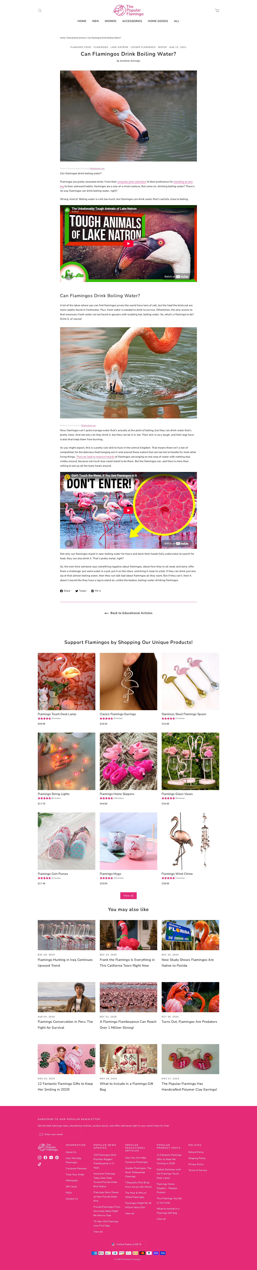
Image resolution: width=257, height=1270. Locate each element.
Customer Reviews (76, 1168)
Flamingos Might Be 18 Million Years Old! (138, 1205)
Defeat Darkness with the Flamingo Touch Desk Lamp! (169, 1174)
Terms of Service (197, 1170)
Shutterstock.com (97, 168)
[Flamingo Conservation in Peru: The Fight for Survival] (66, 997)
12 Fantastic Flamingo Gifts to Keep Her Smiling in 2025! (169, 1159)
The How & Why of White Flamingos (135, 1195)
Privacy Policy (196, 1164)
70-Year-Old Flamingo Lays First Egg (106, 1223)
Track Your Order (75, 1174)
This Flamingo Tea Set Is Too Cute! (169, 1200)
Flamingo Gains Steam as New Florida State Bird (106, 1196)
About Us (71, 1152)
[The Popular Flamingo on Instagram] (39, 1157)
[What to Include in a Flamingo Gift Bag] (128, 1059)
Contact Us (72, 1198)
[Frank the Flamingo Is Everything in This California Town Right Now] (128, 935)
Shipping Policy (197, 1158)
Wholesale (72, 1180)
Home (63, 38)
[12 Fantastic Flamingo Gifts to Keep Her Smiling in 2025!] (66, 1059)
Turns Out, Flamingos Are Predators (189, 1021)
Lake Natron (119, 47)
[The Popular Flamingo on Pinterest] (57, 1157)
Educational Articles (76, 38)
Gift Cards (71, 1186)
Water (162, 47)
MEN (95, 21)
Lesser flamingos (143, 47)
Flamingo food (80, 47)
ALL (176, 21)
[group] (49, 719)
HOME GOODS (158, 21)
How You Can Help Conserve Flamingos (136, 1160)
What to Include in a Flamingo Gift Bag (168, 1210)
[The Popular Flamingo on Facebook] (45, 1157)
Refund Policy (196, 1152)
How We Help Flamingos (73, 1160)
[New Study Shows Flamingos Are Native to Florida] (190, 935)
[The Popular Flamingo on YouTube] (51, 1157)
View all (128, 895)
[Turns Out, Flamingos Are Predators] (190, 997)
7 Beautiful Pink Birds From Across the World (138, 1184)
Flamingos (101, 47)
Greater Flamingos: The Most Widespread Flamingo (138, 1172)
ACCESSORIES (132, 21)
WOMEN (110, 21)
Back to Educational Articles (131, 613)
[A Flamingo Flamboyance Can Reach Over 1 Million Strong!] (128, 997)
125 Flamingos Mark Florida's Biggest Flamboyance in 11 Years (105, 1161)
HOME (82, 21)
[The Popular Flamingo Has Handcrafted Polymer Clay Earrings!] (190, 1059)
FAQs (69, 1192)
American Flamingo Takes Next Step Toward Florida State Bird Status (105, 1180)
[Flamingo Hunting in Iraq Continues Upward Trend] (66, 935)
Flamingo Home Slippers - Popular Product (167, 1188)
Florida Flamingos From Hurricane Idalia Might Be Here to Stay (107, 1211)
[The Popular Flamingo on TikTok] (39, 1164)
